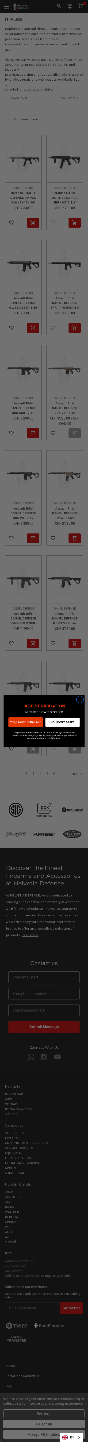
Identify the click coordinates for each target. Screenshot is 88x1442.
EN (72, 1437)
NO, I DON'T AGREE (62, 722)
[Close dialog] (80, 699)
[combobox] (71, 1437)
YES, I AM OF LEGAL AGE (25, 722)
